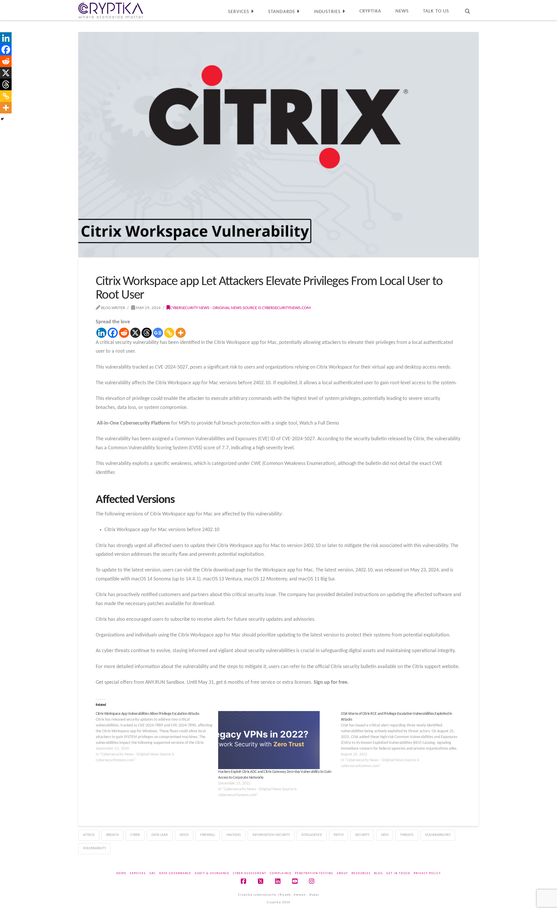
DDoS (184, 835)
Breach (112, 835)
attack (89, 835)
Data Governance (175, 873)
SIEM (384, 835)
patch (338, 835)
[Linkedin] (101, 333)
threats (406, 835)
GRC (152, 873)
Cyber (135, 835)
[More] (181, 333)
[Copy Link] (169, 333)
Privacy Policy (427, 873)
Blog (378, 873)
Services (138, 873)
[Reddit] (124, 333)
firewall (207, 835)
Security (362, 835)
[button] (551, 5)
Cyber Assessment (249, 873)
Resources (361, 873)
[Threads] (147, 333)
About (342, 873)
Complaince (281, 873)
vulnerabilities (438, 835)
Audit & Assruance (212, 873)
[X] (135, 333)
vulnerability (94, 848)
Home (121, 873)
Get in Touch (398, 873)
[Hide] (2, 119)
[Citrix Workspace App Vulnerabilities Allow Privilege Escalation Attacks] (157, 737)
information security (271, 835)
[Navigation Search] (467, 10)
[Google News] (158, 333)
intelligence (311, 835)
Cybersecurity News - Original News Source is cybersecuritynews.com (240, 308)
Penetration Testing (314, 873)
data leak (159, 835)
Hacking (234, 835)
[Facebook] (113, 333)
